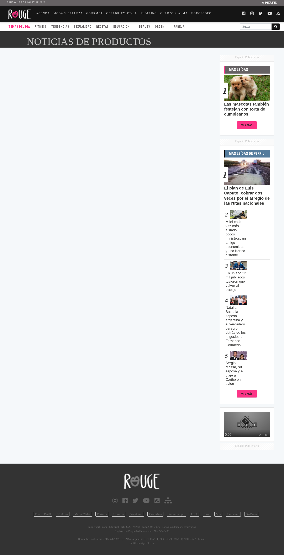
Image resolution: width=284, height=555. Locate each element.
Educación (121, 26)
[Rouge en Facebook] (125, 500)
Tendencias (60, 26)
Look (194, 514)
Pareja (179, 26)
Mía (218, 514)
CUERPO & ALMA (174, 13)
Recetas (102, 26)
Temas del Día (19, 26)
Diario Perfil (43, 514)
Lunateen (233, 514)
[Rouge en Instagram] (115, 500)
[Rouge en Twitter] (135, 500)
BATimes (251, 514)
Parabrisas (155, 514)
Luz (206, 514)
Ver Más (247, 125)
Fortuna (102, 514)
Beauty (144, 26)
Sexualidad (82, 26)
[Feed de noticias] (157, 500)
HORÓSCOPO (201, 13)
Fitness (41, 26)
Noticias (62, 514)
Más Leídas (238, 70)
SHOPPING (149, 13)
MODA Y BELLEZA (68, 13)
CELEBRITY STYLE (121, 13)
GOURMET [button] (94, 13)
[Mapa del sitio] (168, 500)
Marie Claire (82, 514)
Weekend (136, 514)
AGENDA (43, 13)
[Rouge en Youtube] (146, 500)
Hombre (118, 514)
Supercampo (176, 514)
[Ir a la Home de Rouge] (142, 481)
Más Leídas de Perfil (246, 153)
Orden (159, 26)
